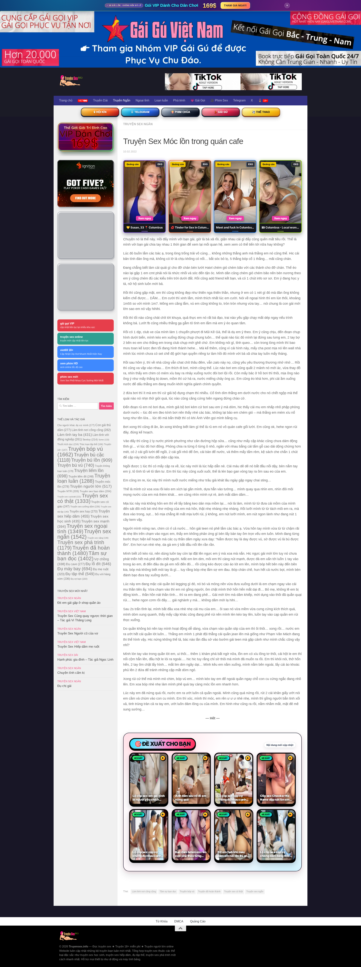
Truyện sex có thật (233, 891)
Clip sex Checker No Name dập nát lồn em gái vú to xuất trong (275, 798)
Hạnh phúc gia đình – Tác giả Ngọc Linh (85, 659)
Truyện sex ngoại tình (82, 528)
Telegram (239, 100)
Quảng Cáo (198, 921)
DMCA (178, 921)
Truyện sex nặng (97, 538)
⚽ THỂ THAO (261, 111)
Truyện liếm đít (81, 476)
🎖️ (262, 100)
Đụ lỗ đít (98, 564)
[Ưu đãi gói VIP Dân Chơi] (85, 136)
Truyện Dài (100, 100)
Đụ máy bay (74, 568)
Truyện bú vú (75, 465)
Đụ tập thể (80, 574)
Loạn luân (161, 100)
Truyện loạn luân (83, 478)
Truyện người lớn (91, 486)
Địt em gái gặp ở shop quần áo (78, 603)
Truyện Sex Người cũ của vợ (77, 633)
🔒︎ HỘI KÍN (100, 111)
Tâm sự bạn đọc (168, 891)
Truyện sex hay (84, 511)
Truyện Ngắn (121, 100)
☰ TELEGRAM (140, 111)
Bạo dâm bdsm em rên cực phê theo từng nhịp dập (190, 854)
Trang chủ (65, 100)
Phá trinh (179, 100)
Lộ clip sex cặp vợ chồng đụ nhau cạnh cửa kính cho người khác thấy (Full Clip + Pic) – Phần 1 (147, 854)
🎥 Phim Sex (219, 100)
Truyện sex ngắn (254, 891)
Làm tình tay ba (74, 434)
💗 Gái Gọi (197, 100)
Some (104, 440)
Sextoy (90, 439)
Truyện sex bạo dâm (95, 491)
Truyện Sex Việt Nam (71, 611)
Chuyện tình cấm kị (71, 673)
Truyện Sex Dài (67, 655)
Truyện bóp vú (187, 891)
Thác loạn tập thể (91, 444)
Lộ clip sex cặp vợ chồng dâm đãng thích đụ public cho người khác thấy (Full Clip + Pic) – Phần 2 (275, 854)
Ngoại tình (142, 100)
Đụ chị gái (64, 686)
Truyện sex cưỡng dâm (85, 506)
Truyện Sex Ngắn (138, 124)
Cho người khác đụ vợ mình (76, 425)
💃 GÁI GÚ (221, 111)
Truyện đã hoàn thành (209, 891)
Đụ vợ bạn (79, 579)
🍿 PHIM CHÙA (180, 111)
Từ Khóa (162, 921)
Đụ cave (75, 564)
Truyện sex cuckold (69, 497)
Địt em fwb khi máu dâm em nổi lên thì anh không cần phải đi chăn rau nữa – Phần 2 (233, 854)
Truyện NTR (68, 491)
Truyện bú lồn (91, 460)
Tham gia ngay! (235, 5)
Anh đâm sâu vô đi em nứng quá (190, 797)
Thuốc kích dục (68, 444)
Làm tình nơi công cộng (144, 891)
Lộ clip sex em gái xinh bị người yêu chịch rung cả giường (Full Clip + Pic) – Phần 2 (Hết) (149, 798)
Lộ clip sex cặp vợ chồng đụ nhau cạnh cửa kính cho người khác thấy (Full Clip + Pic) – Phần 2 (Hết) (232, 798)
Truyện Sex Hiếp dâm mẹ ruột (78, 646)
